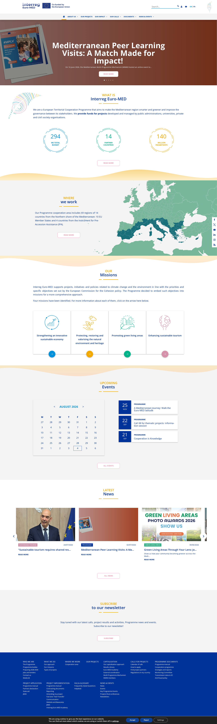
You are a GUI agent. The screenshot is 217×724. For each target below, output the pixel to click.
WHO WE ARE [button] (28, 661)
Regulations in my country (140, 672)
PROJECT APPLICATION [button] (32, 683)
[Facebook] (214, 219)
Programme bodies (30, 667)
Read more (108, 163)
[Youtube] (214, 229)
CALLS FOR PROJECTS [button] (139, 661)
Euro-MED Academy (110, 670)
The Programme (29, 664)
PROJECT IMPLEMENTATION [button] (58, 683)
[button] (13, 536)
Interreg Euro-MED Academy (57, 708)
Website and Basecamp (55, 702)
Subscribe (108, 638)
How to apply (136, 667)
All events (108, 465)
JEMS (25, 694)
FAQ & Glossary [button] (81, 683)
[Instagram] (214, 239)
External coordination (111, 672)
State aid (26, 691)
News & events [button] (145, 17)
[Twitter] (214, 224)
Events (102, 689)
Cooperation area (71, 664)
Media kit (26, 678)
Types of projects (50, 670)
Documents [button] (129, 17)
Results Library (109, 667)
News (102, 686)
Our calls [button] (114, 17)
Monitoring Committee (163, 672)
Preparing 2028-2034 (30, 670)
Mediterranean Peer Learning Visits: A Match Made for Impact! (108, 53)
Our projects (86, 17)
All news (108, 576)
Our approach (49, 664)
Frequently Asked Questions (84, 686)
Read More (108, 74)
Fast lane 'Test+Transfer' (55, 697)
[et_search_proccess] (178, 6)
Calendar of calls (137, 664)
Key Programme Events (109, 691)
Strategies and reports (163, 670)
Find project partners (138, 670)
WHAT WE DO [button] (49, 661)
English (191, 7)
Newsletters (104, 697)
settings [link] (115, 721)
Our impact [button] (100, 17)
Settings (160, 720)
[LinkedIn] (214, 234)
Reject (146, 720)
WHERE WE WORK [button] (72, 661)
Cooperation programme (164, 667)
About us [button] (72, 17)
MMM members (109, 678)
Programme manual (162, 664)
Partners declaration (30, 689)
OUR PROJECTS (92, 661)
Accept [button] (132, 720)
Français (194, 7)
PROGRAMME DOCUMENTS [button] (166, 661)
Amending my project (54, 694)
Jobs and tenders (29, 672)
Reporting (50, 691)
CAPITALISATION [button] (110, 661)
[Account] (181, 6)
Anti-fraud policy (161, 678)
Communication (52, 699)
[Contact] (186, 6)
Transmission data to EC (164, 675)
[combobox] (163, 6)
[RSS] (214, 244)
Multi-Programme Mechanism (114, 675)
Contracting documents (55, 689)
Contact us (27, 675)
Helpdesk (77, 689)
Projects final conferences (109, 694)
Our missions (49, 667)
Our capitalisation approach (113, 664)
